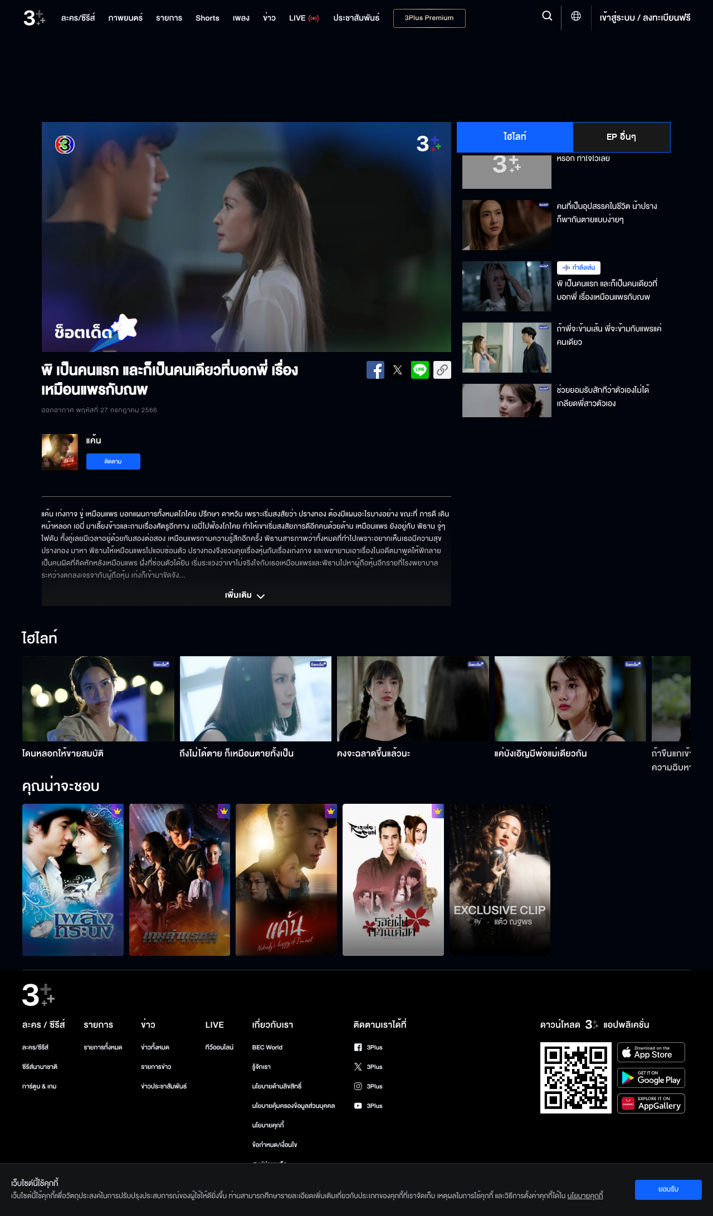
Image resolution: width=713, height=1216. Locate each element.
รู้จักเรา (261, 1067)
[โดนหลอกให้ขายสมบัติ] (98, 698)
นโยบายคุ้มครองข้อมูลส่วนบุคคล (293, 1106)
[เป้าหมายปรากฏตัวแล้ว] (180, 879)
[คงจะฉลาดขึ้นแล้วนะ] (413, 698)
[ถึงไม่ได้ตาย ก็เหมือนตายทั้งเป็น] (256, 698)
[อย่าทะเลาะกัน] (73, 879)
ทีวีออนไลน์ (219, 1047)
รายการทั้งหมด (103, 1047)
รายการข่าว (156, 1067)
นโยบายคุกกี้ (268, 1125)
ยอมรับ (668, 1189)
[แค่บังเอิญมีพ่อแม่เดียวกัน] (571, 698)
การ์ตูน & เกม (39, 1086)
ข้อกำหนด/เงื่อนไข (274, 1145)
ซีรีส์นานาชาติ (39, 1067)
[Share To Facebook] (375, 370)
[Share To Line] (420, 370)
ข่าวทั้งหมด (155, 1047)
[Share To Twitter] (398, 370)
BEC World (267, 1047)
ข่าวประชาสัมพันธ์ (164, 1086)
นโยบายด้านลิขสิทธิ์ (277, 1086)
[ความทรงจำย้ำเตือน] (393, 879)
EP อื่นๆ (622, 137)
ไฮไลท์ (515, 137)
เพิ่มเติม (239, 596)
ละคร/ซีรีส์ (35, 1047)
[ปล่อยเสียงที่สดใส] (500, 879)
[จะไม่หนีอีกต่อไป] (286, 879)
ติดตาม (113, 461)
